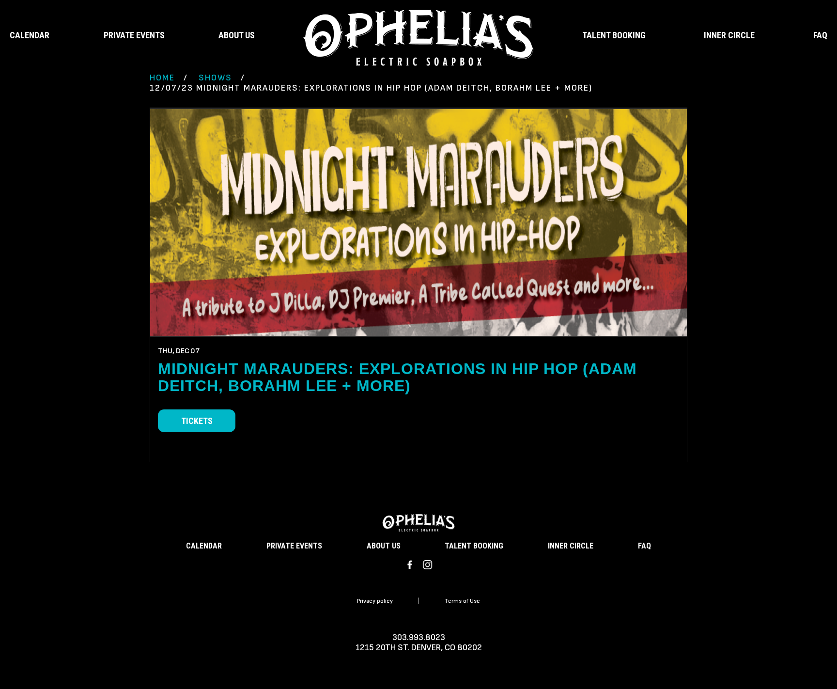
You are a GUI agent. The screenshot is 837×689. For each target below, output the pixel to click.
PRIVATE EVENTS (134, 35)
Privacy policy (375, 601)
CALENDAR (29, 35)
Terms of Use (462, 601)
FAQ (820, 35)
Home (162, 78)
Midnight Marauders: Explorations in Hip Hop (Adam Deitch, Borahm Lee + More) (397, 377)
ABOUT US (236, 35)
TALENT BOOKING (614, 35)
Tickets (197, 421)
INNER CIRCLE (729, 35)
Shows (215, 78)
